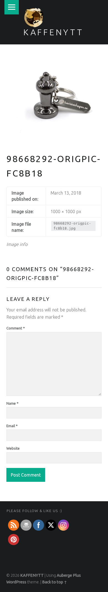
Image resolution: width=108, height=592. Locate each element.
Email (12, 426)
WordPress (16, 582)
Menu (11, 7)
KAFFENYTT (53, 32)
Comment (15, 328)
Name (12, 403)
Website (13, 448)
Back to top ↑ (54, 582)
